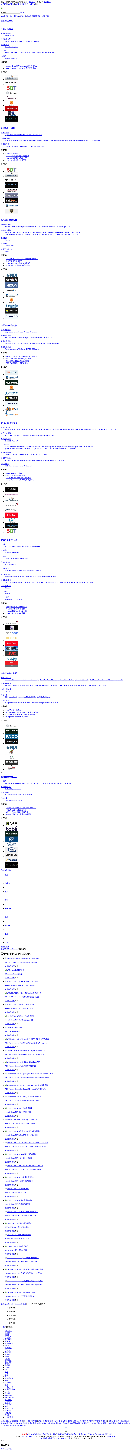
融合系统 (4, 550)
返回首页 (31, 4)
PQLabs (13, 789)
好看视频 (8, 1402)
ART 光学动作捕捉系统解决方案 (17, 361)
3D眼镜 (13, 564)
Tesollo (45, 52)
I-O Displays (13, 460)
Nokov (48, 234)
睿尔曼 (7, 58)
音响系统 (8, 570)
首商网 (7, 1415)
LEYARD (18, 599)
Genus (39, 582)
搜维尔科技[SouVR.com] (9, 949)
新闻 (6, 934)
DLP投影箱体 (6, 586)
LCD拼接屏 (5, 591)
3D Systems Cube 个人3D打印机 (17, 717)
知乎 (6, 1406)
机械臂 (3, 56)
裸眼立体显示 (6, 427)
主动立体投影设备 (24, 546)
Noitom (43, 227)
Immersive (43, 576)
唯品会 (7, 1350)
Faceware (8, 240)
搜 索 (22, 12)
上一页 (7, 1304)
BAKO (12, 599)
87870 (7, 1391)
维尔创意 (108, 1434)
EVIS (111, 429)
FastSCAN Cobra (23, 680)
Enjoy (83, 429)
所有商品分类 (7, 20)
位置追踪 (23, 16)
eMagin (59, 446)
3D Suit (11, 227)
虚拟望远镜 (5, 464)
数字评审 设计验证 (100, 1421)
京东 (6, 1372)
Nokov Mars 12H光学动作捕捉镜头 (18, 263)
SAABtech (88, 446)
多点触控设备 (6, 787)
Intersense (20, 332)
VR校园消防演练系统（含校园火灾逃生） (21, 808)
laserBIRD (15, 337)
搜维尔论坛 (9, 1387)
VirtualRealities (21, 446)
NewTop (102, 429)
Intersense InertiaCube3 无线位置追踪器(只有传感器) (23, 1285)
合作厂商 (87, 1434)
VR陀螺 (8, 1413)
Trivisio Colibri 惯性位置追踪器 (16, 1250)
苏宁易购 (8, 1363)
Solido (31, 697)
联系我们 (66, 1434)
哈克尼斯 (24, 558)
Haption (15, 47)
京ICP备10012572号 (63, 1438)
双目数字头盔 (6, 444)
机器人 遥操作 (7, 29)
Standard (39, 232)
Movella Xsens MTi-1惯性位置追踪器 (18, 1112)
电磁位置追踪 (6, 347)
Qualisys (18, 232)
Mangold (44, 783)
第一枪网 (8, 1400)
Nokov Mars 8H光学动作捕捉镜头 (18, 265)
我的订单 (4, 4)
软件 (6, 900)
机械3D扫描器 (6, 689)
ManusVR (8, 41)
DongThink (75, 234)
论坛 (6, 942)
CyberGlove (27, 41)
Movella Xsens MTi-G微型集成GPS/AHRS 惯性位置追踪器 (25, 1146)
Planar (14, 441)
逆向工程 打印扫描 (9, 673)
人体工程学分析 (6, 249)
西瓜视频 (8, 1404)
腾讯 (6, 1380)
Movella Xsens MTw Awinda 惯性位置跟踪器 (20, 985)
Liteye (7, 454)
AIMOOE (49, 337)
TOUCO (8, 789)
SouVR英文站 (10, 1397)
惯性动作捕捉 (6, 224)
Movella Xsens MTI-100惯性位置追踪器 (19, 1181)
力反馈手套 (5, 133)
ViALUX (60, 685)
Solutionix (8, 685)
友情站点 (94, 1434)
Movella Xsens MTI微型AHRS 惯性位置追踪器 (21, 1135)
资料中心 (37, 1434)
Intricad (95, 680)
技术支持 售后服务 (36, 1423)
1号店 (7, 1346)
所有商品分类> (6, 870)
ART (6, 232)
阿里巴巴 (8, 1383)
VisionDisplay (94, 429)
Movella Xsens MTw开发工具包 (16, 1192)
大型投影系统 (6, 574)
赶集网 (7, 1354)
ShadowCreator (60, 448)
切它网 (7, 1367)
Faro (34, 337)
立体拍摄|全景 (6, 580)
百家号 (7, 1341)
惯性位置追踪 (6, 341)
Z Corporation (55, 680)
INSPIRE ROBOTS (21, 52)
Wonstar (54, 140)
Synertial (66, 140)
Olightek (61, 460)
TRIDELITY (71, 429)
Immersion (8, 691)
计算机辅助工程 (113, 1421)
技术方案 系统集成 (20, 1425)
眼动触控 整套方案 (9, 777)
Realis (44, 234)
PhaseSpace (48, 140)
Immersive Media (10, 582)
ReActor (62, 232)
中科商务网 (9, 1417)
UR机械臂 (13, 58)
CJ (17, 441)
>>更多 (3, 1327)
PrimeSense (24, 234)
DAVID (62, 680)
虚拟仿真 (45, 16)
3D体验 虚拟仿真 (9, 1423)
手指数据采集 (6, 39)
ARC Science (51, 576)
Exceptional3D (10, 429)
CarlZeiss (38, 460)
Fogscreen (25, 576)
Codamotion (33, 332)
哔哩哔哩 (8, 1331)
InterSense (27, 232)
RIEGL (109, 680)
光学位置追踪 (6, 335)
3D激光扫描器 (6, 678)
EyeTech (26, 783)
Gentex (26, 454)
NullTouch (20, 135)
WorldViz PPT (47, 232)
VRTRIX (81, 140)
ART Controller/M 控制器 (13, 974)
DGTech (19, 140)
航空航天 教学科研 (121, 1423)
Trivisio (37, 343)
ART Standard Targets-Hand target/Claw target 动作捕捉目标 (25, 1089)
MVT (12, 680)
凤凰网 (7, 1365)
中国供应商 (9, 1343)
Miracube (13, 435)
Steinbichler (74, 685)
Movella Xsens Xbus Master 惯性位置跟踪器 (20, 1123)
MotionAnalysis (15, 234)
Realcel (87, 429)
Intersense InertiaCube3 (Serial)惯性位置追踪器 (21, 1262)
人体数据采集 (6, 33)
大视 (13, 552)
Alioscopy (36, 429)
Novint (21, 146)
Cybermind (53, 446)
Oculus (47, 446)
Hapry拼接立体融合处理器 (15, 613)
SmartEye (35, 783)
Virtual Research (10, 446)
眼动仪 (3, 781)
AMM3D (31, 349)
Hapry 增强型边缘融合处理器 (16, 611)
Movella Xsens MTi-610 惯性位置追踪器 (19, 1020)
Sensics (63, 446)
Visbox (37, 576)
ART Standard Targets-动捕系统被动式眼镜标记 (21, 1066)
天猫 (6, 1374)
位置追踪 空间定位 (9, 325)
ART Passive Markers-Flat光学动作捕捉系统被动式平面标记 (26, 1043)
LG (54, 435)
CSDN (7, 1335)
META (67, 448)
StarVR (46, 448)
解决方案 (8, 908)
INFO (58, 783)
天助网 (7, 1393)
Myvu (19, 460)
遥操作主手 (5, 45)
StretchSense (96, 140)
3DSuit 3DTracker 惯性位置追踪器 (17, 1227)
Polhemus (12, 343)
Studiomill (34, 703)
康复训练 (4, 243)
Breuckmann (97, 685)
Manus (75, 140)
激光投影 (34, 546)
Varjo (50, 448)
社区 (53, 1434)
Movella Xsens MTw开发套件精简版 (17, 1204)
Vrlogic (7, 435)
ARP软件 (8, 1395)
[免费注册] (47, 2)
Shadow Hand (9, 52)
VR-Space (21, 349)
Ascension (30, 227)
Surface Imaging (34, 680)
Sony (76, 582)
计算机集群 (5, 568)
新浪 (6, 1376)
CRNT (40, 234)
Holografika (51, 429)
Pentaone (29, 582)
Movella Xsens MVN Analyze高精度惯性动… (21, 66)
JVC (22, 435)
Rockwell (69, 446)
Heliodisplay (9, 576)
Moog (31, 146)
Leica (100, 680)
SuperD (30, 429)
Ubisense (26, 332)
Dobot (15, 135)
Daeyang (75, 446)
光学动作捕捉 (6, 230)
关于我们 (59, 1434)
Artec (65, 685)
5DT (13, 41)
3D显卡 (7, 564)
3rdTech (48, 680)
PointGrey (11, 448)
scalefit (7, 251)
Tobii (6, 783)
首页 (6, 875)
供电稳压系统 (26, 570)
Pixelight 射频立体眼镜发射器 (16, 607)
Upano (92, 582)
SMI (40, 783)
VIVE (31, 448)
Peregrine (60, 140)
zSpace (18, 435)
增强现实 (38, 16)
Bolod (57, 429)
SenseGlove (19, 41)
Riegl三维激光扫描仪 (13, 710)
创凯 (10, 552)
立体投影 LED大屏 (9, 540)
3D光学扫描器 (6, 683)
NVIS (31, 446)
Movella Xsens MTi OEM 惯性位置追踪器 (19, 1158)
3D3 (68, 685)
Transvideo (32, 435)
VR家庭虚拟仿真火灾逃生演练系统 (18, 814)
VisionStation (17, 576)
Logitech (8, 332)
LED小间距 (5, 597)
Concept (41, 703)
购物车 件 (5, 947)
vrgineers (36, 448)
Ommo (36, 349)
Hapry (17, 552)
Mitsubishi (49, 435)
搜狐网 (7, 1333)
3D (2, 16)
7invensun (67, 783)
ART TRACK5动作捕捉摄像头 (17, 363)
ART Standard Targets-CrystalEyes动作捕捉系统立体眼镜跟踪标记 (28, 1077)
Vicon (22, 232)
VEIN (68, 227)
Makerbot (42, 697)
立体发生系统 (6, 562)
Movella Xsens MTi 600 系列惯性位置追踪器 (21, 356)
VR (18, 16)
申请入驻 (101, 1434)
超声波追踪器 (6, 330)
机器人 (7, 883)
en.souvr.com (111, 1436)
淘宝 (6, 1369)
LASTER (55, 460)
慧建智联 (73, 448)
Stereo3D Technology (83, 680)
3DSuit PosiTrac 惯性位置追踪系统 (17, 1239)
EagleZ (87, 582)
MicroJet (36, 697)
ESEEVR (14, 800)
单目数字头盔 (6, 452)
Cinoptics (25, 448)
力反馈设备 (5, 144)
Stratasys (48, 697)
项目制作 (30, 1434)
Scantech (114, 680)
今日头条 (8, 1337)
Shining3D (81, 685)
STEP (53, 234)
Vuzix (7, 460)
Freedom (40, 52)
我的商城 (18, 4)
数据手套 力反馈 (8, 128)
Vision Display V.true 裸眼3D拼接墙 (18, 478)
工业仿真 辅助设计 (94, 1423)
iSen (47, 227)
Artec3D (120, 680)
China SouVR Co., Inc (28, 1436)
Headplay (24, 460)
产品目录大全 (46, 1434)
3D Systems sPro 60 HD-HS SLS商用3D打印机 (22, 712)
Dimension (20, 697)
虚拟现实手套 (6, 138)
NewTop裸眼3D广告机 (14, 473)
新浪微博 (8, 1339)
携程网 (7, 1356)
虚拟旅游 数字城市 (66, 1423)
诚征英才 (73, 1434)
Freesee (78, 429)
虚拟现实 (6, 16)
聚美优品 (8, 1348)
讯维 (6, 552)
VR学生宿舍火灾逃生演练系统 (17, 812)
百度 (6, 1385)
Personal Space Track (26, 337)
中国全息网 (9, 1408)
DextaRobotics (35, 41)
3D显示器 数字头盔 (9, 423)
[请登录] (32, 2)
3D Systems (89, 685)
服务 (6, 917)
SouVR (107, 429)
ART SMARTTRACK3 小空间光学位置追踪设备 (22, 997)
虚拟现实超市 (10, 1389)
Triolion (7, 588)
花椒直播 (8, 1352)
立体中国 (8, 1411)
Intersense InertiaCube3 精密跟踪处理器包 (19, 1296)
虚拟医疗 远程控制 (108, 1423)
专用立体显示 (6, 439)
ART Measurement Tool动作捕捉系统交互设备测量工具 (24, 1054)
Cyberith (8, 800)
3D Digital (21, 685)
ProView (12, 454)
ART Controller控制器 (12, 1031)
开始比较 (4, 1449)
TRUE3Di (8, 441)
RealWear (44, 454)
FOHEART (88, 140)
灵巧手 (3, 50)
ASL (30, 783)
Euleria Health (9, 246)
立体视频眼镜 (6, 458)
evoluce (18, 789)
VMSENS (37, 227)
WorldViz (81, 446)
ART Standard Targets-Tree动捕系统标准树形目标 (22, 1100)
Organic (68, 232)
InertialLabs (56, 343)
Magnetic (18, 429)
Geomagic (8, 146)
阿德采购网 (9, 1378)
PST (33, 234)
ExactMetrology (70, 680)
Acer (115, 429)
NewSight (43, 429)
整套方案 (4, 798)
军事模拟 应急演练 (80, 1423)
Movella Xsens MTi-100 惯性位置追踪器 (19, 1008)
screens (19, 558)
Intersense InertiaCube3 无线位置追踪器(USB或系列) (23, 1273)
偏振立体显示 (6, 433)
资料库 (7, 925)
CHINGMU (67, 234)
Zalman (26, 435)
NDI (36, 234)
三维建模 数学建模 (86, 1421)
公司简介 (80, 1434)
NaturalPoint (51, 783)
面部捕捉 (4, 238)
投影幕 (3, 556)
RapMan (26, 697)
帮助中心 (25, 4)
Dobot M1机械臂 (12, 154)
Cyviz (56, 582)
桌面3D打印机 (6, 695)
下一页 (19, 1304)
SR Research (19, 783)
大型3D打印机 (6, 700)
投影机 (3, 544)
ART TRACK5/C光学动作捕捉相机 (18, 359)
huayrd (64, 227)
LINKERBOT (32, 52)
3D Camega (29, 685)
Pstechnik (81, 582)
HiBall (10, 337)
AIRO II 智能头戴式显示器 (15, 475)
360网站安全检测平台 (48, 1438)
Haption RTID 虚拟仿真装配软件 (17, 156)
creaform (8, 680)
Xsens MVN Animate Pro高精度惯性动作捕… (22, 259)
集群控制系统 (16, 570)
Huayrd (62, 783)
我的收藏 (11, 4)
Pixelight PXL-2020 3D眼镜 (15, 609)
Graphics (8, 558)
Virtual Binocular (13, 466)
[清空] (9, 1449)
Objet (14, 697)
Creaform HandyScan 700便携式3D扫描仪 (20, 714)
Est (39, 454)
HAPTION (15, 146)
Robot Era (51, 52)
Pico (53, 448)
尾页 (24, 1304)
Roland (104, 680)
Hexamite (14, 332)
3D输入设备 (5, 792)
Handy (71, 140)
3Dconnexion (9, 794)
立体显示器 (31, 16)
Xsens (7, 35)
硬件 (6, 892)
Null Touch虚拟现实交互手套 (16, 160)
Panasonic (71, 582)
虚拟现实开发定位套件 (14, 261)
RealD (44, 435)
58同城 (7, 1359)
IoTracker (74, 232)
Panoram (14, 558)
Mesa (30, 234)
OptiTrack (12, 35)
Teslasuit (59, 227)
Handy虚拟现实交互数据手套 (16, 158)
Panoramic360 (21, 582)
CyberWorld (40, 140)
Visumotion (24, 429)
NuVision (39, 435)
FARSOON (54, 703)
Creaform (39, 337)
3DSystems (8, 47)
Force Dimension (38, 146)
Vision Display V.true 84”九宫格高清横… (20, 480)
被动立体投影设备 (11, 546)
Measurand (25, 140)
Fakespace (32, 140)
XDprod (34, 232)
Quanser (26, 146)
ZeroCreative (63, 429)
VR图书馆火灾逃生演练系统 (16, 810)
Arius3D (42, 680)
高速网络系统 (36, 570)
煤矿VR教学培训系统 (51, 1423)
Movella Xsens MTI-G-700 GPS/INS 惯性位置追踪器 (23, 1169)
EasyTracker (59, 234)
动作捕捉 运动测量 (9, 220)
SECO (40, 546)
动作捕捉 (13, 16)
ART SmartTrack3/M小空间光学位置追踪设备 (21, 962)
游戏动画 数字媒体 (22, 1423)
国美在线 (8, 1361)
